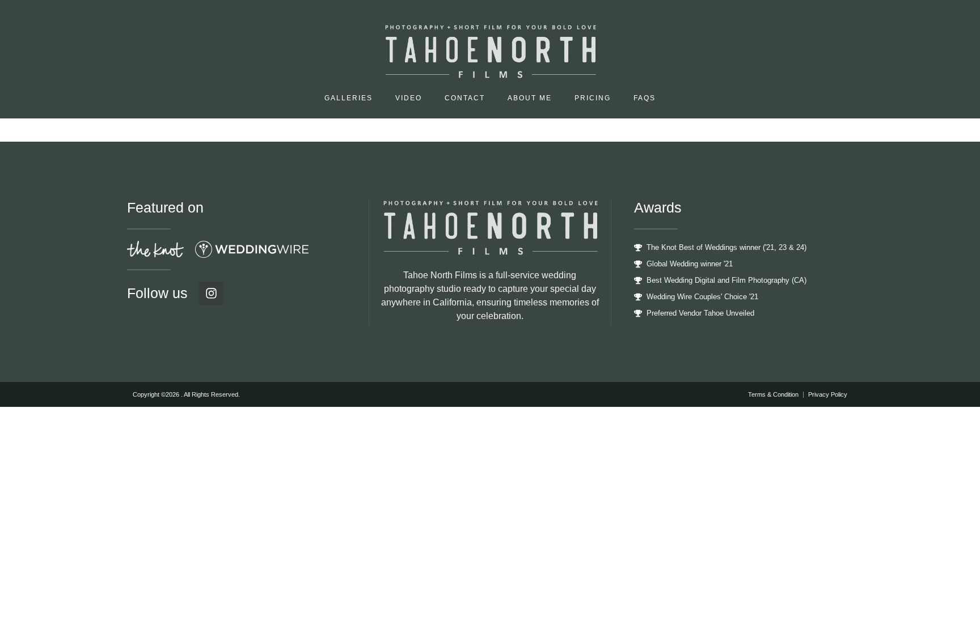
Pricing (593, 98)
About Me (530, 98)
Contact (465, 98)
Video (408, 98)
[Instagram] (211, 293)
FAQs (644, 98)
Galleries (348, 98)
